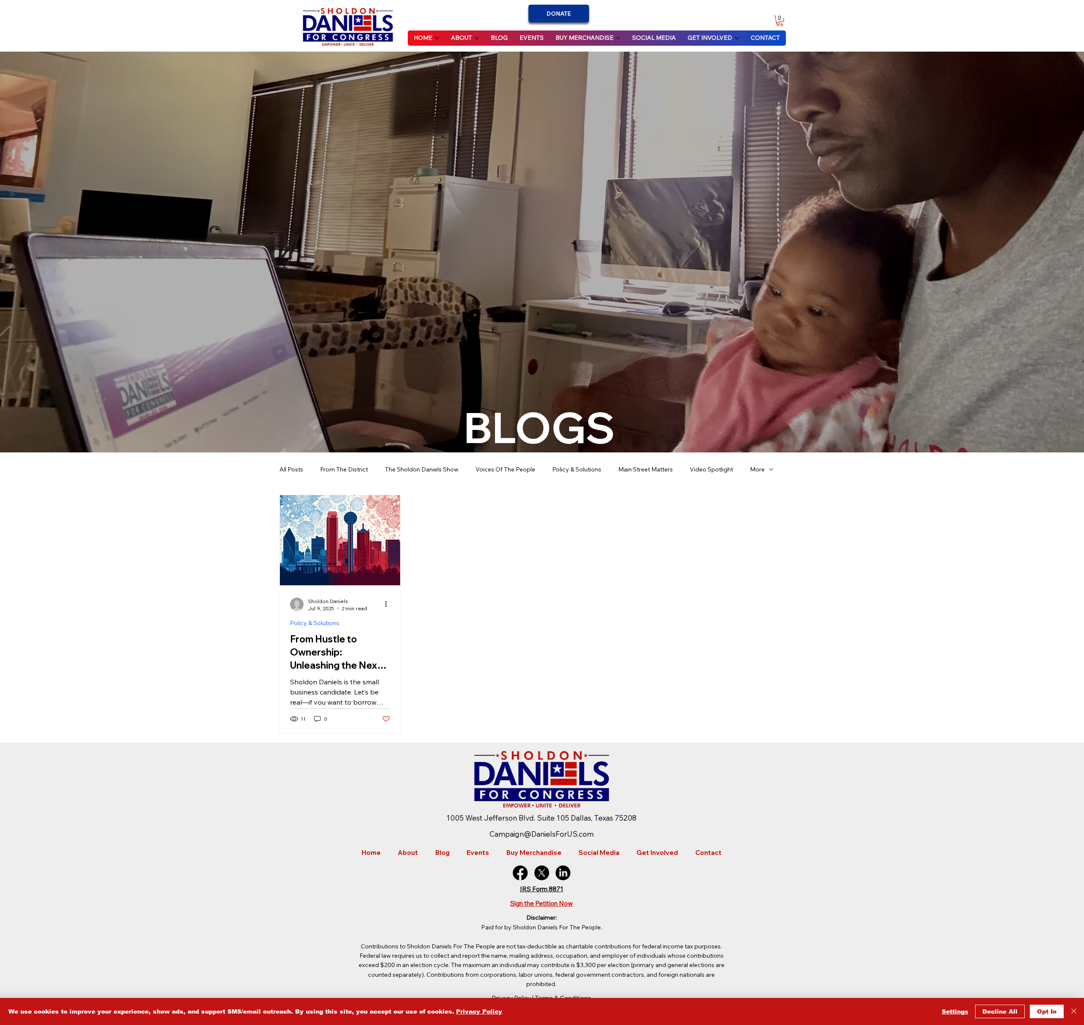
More (757, 469)
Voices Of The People (505, 469)
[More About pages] (477, 38)
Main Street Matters (645, 469)
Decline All (1000, 1011)
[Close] (1074, 1011)
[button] (780, 21)
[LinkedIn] (563, 872)
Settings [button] (955, 1011)
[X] (541, 872)
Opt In (1046, 1011)
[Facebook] (520, 872)
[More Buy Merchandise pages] (618, 38)
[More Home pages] (437, 38)
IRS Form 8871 (541, 889)
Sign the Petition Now (541, 903)
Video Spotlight (711, 469)
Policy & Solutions (576, 469)
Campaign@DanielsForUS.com (541, 833)
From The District (344, 469)
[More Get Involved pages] (737, 38)
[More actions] (389, 604)
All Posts (291, 469)
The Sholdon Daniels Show (422, 469)
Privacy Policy (479, 1011)
